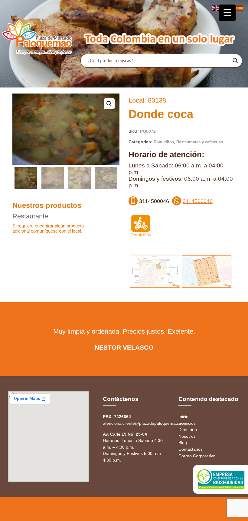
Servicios (187, 423)
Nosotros (187, 436)
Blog (182, 442)
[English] (216, 7)
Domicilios (164, 142)
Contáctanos (190, 449)
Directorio (187, 429)
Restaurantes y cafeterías (199, 142)
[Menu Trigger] (227, 13)
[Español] (239, 7)
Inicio (183, 416)
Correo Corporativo (196, 455)
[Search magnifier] (235, 60)
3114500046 (198, 201)
